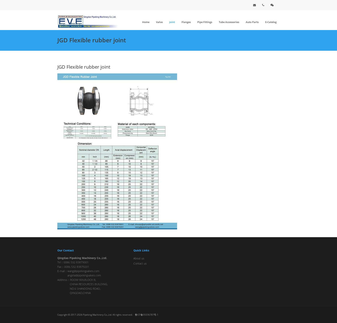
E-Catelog (271, 22)
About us (138, 258)
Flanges (186, 22)
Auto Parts (252, 22)
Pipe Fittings (204, 22)
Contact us (140, 263)
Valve (159, 22)
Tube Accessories (229, 22)
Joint (172, 22)
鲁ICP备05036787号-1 (146, 314)
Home (145, 22)
